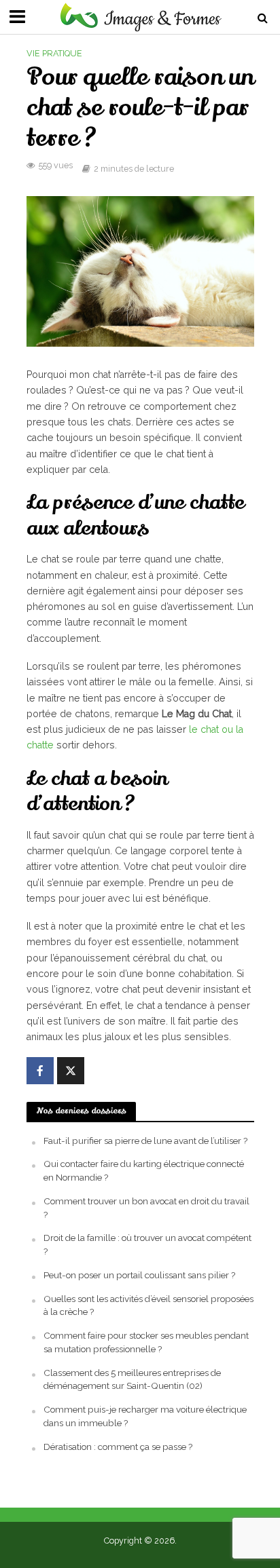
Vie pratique (54, 53)
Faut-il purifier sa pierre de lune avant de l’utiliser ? (145, 1140)
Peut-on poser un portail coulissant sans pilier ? (139, 1274)
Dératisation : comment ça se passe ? (117, 1446)
